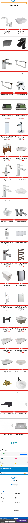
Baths (15, 501)
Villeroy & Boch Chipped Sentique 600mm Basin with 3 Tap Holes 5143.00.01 (7, 371)
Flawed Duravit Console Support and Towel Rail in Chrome (21, 73)
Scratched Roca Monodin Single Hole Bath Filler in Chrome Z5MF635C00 (7, 264)
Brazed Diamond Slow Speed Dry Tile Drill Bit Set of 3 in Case (7, 116)
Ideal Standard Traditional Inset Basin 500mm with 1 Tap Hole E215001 (21, 329)
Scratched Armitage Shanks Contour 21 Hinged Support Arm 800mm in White (21, 413)
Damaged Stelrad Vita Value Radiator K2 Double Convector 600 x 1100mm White (21, 243)
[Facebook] (11, 480)
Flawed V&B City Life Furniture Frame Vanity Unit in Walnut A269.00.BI (7, 158)
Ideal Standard (16, 511)
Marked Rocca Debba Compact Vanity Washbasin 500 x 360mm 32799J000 (21, 435)
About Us (2, 494)
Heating (16, 494)
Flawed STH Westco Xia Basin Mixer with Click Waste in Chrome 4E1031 (7, 179)
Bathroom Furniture (17, 502)
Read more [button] (2, 463)
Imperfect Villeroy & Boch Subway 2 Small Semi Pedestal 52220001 (7, 285)
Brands (1, 493)
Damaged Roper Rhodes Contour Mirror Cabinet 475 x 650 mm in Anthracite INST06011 (21, 285)
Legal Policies (2, 498)
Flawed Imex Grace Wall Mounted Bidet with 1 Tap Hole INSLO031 (7, 221)
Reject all (6, 521)
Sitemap (2, 501)
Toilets (15, 498)
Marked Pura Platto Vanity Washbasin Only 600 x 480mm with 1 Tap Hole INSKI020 (21, 350)
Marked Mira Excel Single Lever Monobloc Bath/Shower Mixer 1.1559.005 (21, 94)
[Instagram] (14, 480)
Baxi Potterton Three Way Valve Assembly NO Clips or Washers (7, 392)
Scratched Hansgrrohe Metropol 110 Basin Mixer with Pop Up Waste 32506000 (7, 200)
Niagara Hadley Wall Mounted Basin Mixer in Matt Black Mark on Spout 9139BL (7, 413)
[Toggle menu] (1, 1)
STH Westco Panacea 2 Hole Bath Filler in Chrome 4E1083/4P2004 (7, 31)
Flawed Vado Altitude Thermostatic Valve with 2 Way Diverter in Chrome (7, 243)
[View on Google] (2, 458)
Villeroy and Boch (16, 510)
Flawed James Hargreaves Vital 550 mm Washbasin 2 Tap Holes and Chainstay (21, 158)
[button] (27, 7)
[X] (16, 480)
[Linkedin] (13, 480)
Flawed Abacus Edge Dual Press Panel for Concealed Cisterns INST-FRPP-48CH (7, 52)
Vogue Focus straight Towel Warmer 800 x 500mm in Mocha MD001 (21, 264)
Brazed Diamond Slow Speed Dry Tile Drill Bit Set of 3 (21, 116)
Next (16, 443)
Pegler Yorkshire (3, 511)
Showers (16, 497)
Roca (1, 510)
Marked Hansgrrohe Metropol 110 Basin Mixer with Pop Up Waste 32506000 (21, 179)
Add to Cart (7, 29)
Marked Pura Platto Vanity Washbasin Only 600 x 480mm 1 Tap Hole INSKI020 (7, 350)
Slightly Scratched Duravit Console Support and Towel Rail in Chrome (7, 94)
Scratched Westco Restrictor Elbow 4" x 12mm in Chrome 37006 (21, 137)
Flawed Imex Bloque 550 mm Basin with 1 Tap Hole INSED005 (21, 31)
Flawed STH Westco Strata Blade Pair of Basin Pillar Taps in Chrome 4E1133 (21, 221)
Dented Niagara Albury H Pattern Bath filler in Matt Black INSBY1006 (7, 329)
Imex (1, 509)
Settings (2, 521)
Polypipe (2, 507)
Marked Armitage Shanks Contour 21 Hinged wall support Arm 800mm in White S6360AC (7, 435)
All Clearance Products (17, 493)
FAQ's (1, 497)
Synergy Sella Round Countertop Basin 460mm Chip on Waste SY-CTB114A (21, 392)
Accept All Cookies (11, 521)
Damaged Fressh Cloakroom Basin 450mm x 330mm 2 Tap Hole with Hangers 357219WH (21, 371)
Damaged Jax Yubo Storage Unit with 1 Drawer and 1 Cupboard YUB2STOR (7, 137)
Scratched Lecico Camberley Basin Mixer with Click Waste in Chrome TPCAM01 (7, 73)
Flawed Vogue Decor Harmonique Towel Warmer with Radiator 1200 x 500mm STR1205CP (7, 307)
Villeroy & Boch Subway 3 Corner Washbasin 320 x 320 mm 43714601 (21, 200)
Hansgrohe (15, 509)
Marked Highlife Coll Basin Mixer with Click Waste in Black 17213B (21, 52)
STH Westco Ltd (16, 507)
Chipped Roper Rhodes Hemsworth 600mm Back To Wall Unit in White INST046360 (21, 307)
